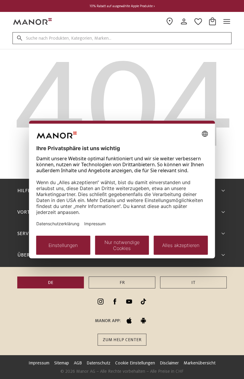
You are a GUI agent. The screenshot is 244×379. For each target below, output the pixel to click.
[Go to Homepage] (32, 21)
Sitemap (61, 363)
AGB (78, 363)
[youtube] (129, 301)
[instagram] (101, 301)
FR (122, 282)
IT (193, 282)
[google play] (143, 321)
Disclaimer (169, 363)
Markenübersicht (199, 363)
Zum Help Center (122, 339)
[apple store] (129, 321)
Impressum (39, 363)
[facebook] (115, 301)
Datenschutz (98, 363)
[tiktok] (143, 301)
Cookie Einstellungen (135, 363)
